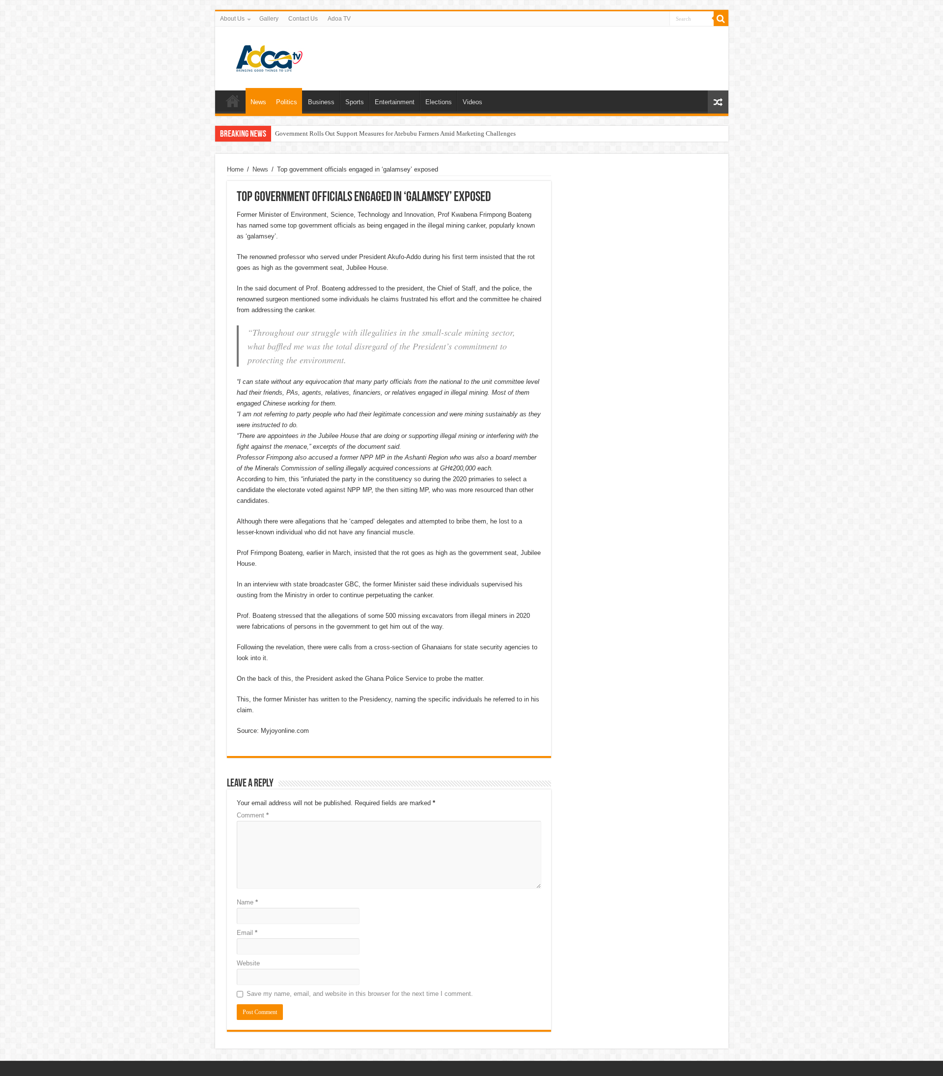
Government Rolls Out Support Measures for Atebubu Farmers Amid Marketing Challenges (395, 133)
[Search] (721, 18)
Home (233, 100)
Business (321, 102)
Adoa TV (339, 18)
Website (248, 963)
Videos (472, 102)
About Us (232, 18)
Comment (253, 815)
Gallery (268, 18)
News (258, 102)
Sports (354, 102)
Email (247, 932)
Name (247, 902)
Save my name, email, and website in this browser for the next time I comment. (360, 993)
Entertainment (395, 102)
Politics (286, 102)
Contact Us (303, 18)
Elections (438, 102)
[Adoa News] (269, 56)
